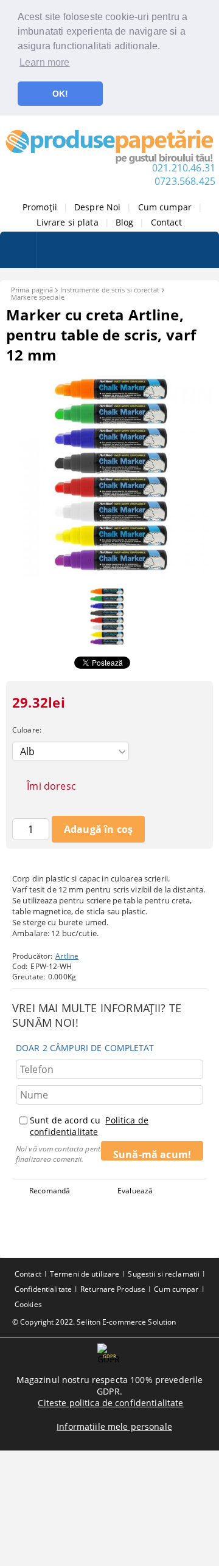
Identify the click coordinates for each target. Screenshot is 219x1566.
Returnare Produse (112, 1289)
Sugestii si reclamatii (164, 1274)
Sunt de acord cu (89, 1125)
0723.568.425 (185, 181)
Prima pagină (32, 289)
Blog (125, 222)
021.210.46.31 (183, 167)
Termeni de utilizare (84, 1274)
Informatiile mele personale (114, 1426)
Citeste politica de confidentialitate (110, 1403)
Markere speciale (37, 297)
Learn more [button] (44, 62)
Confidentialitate (43, 1289)
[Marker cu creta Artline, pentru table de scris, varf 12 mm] (109, 574)
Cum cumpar (165, 207)
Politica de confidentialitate (89, 1125)
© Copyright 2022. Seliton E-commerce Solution (94, 1322)
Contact (166, 222)
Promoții (40, 207)
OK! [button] (60, 93)
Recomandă (49, 1190)
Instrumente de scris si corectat (109, 289)
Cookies (28, 1304)
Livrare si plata (67, 222)
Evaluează (135, 1190)
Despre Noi (97, 207)
